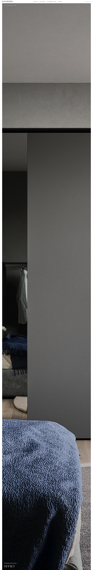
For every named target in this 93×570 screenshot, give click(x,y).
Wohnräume (42, 1)
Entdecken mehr (84, 567)
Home (5, 5)
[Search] (88, 1)
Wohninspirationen (51, 1)
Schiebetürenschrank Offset (12, 5)
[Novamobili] (7, 1)
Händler (60, 1)
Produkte (35, 1)
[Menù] (86, 1)
